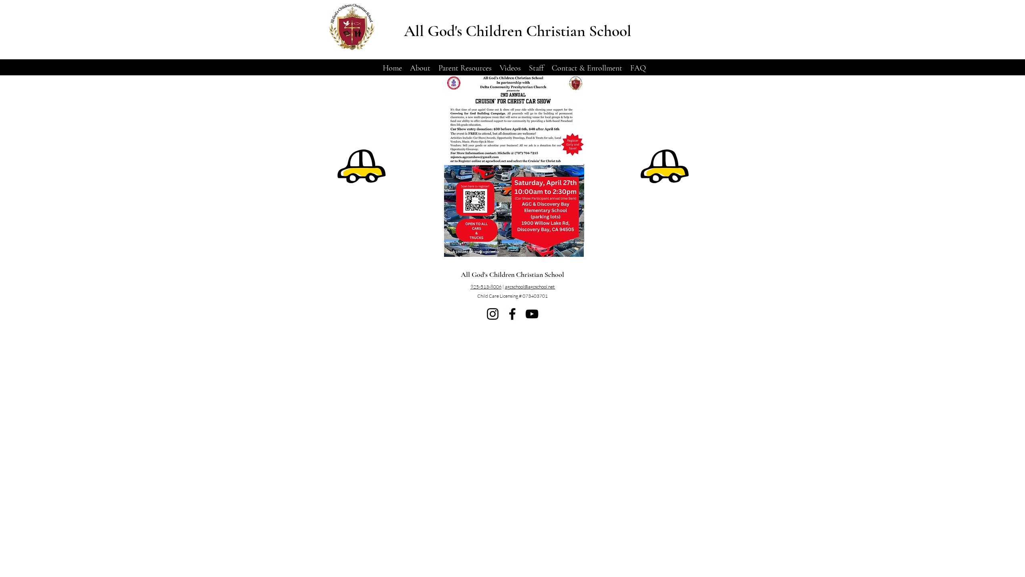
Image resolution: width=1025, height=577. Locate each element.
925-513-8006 (486, 287)
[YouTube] (532, 314)
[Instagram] (492, 314)
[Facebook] (512, 314)
